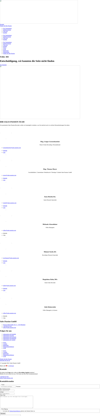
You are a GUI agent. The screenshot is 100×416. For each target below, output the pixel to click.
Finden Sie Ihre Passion (9, 53)
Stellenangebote (7, 30)
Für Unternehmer (7, 28)
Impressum (6, 50)
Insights (5, 32)
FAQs (4, 48)
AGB (4, 49)
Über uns (5, 31)
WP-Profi (11, 366)
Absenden (3, 413)
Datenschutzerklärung (8, 346)
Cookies (5, 344)
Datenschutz (6, 52)
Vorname (18, 386)
